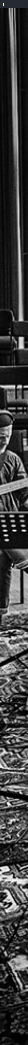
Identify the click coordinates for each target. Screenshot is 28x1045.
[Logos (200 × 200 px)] (4, 2)
